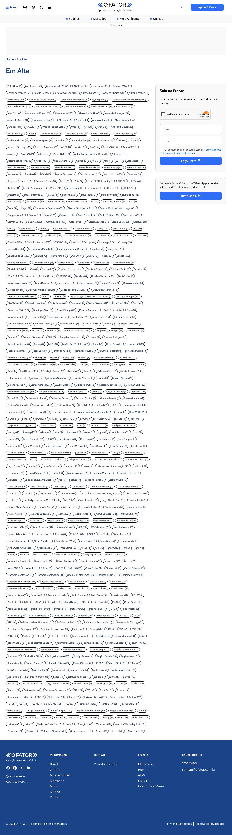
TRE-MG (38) (13, 717)
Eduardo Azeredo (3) (124, 316)
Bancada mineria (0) (89, 167)
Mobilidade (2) (46, 547)
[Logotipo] (114, 7)
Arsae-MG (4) (27, 153)
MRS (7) (128, 547)
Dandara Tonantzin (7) (102, 276)
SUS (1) (40, 697)
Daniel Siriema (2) (65, 282)
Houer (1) (120, 411)
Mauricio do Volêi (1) (126, 520)
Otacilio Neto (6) (76, 581)
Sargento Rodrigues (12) (37, 676)
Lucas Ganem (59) (16, 486)
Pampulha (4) (81, 588)
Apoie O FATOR (17, 782)
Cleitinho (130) (14, 242)
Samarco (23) (58, 669)
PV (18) (64, 635)
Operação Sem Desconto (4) (21, 581)
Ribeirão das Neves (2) (74, 649)
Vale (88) (71, 724)
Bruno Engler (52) (35, 201)
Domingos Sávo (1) (42, 310)
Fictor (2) (54, 357)
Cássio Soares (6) (120, 221)
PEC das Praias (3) (99, 602)
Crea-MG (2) (48, 269)
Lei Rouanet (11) (15, 473)
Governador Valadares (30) (20, 391)
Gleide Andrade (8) (85, 384)
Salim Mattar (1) (40, 669)
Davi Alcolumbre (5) (133, 282)
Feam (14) (97, 344)
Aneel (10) (61, 140)
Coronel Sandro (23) (44, 262)
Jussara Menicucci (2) (61, 452)
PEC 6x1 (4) (52, 602)
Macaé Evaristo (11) (87, 500)
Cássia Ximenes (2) (97, 221)
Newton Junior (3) (43, 561)
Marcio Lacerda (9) (114, 506)
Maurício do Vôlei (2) (17, 527)
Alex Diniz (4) (14, 113)
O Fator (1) (46, 568)
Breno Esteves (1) (109, 194)
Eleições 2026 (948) (17, 330)
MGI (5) (92, 534)
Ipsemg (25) (29, 432)
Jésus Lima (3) (87, 439)
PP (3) (137, 615)
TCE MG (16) (37, 703)
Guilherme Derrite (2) (61, 398)
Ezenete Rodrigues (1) (114, 337)
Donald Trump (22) (65, 310)
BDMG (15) (45, 174)
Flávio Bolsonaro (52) (104, 357)
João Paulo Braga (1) (55, 445)
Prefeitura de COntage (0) (129, 622)
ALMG (142, 775)
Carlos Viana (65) (131, 215)
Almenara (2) (65, 120)
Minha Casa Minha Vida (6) (20, 547)
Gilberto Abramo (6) (122, 377)
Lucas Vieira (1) (60, 486)
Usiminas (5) (13, 724)
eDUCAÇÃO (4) (91, 323)
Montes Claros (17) (67, 547)
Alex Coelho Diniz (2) (101, 106)
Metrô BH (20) (77, 534)
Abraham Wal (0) (99, 86)
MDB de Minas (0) (100, 527)
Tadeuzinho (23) (56, 697)
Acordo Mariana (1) (43, 92)
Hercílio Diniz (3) (15, 411)
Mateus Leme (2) (55, 520)
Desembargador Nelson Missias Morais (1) (90, 296)
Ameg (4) (75, 126)
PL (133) (114, 608)
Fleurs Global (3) (68, 364)
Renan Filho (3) (138, 642)
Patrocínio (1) (36, 595)
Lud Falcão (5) (78, 486)
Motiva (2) (85, 547)
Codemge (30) (106, 242)
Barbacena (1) (14, 174)
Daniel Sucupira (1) (88, 282)
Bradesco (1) (13, 194)
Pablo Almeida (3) (44, 588)
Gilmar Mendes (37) (40, 384)
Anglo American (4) (103, 140)
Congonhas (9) (114, 248)
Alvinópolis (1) (14, 126)
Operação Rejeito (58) (132, 574)
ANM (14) (122, 140)
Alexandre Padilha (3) (89, 113)
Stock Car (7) (106, 690)
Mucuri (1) (24, 554)
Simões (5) (121, 683)
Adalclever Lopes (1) (66, 92)
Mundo (55, 792)
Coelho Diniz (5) (15, 248)
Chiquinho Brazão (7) (31, 235)
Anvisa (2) (80, 147)
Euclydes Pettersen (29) (72, 337)
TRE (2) (142, 710)
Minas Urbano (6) (108, 540)
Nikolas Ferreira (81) (65, 561)
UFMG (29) (122, 717)
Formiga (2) (119, 364)
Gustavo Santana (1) (17, 405)
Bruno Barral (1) (14, 201)
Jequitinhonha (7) (67, 439)
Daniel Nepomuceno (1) (19, 282)
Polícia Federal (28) (105, 615)
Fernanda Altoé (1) (62, 350)
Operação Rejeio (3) (106, 574)
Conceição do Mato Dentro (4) (72, 248)
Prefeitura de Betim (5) (68, 622)
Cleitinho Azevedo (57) (38, 242)
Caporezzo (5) (66, 215)
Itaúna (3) (88, 432)
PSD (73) (136, 629)
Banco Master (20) (113, 167)
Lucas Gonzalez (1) (39, 486)
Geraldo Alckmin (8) (83, 377)
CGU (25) (137, 228)
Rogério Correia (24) (107, 656)
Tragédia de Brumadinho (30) (90, 710)
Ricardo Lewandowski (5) (126, 649)
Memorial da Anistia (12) (19, 534)
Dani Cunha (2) (125, 276)
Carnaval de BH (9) (55, 221)
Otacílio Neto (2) (98, 581)
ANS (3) (135, 140)
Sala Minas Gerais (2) (17, 669)
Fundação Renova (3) (53, 371)
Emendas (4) (53, 330)
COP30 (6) (92, 255)
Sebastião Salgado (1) (78, 676)
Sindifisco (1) (137, 683)
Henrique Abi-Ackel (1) (134, 405)
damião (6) (48, 276)
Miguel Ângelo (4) (42, 540)
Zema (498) (117, 730)
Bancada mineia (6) (40, 167)
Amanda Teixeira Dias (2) (53, 126)
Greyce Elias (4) (138, 391)
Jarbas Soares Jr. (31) (33, 439)
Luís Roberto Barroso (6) (129, 486)
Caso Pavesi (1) (76, 221)
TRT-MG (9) (45, 717)
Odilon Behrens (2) (133, 568)
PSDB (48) (12, 635)
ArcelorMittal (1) (110, 147)
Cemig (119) (102, 228)
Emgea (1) (101, 330)
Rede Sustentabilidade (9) (39, 642)
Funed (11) (88, 371)
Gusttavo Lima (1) (65, 405)
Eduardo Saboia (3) (69, 323)
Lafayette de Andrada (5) (107, 459)
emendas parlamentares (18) (78, 330)
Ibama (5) (12, 418)
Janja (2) (138, 432)
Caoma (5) (34, 215)
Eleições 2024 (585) (129, 323)
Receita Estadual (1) (125, 635)
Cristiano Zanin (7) (120, 269)
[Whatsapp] (33, 7)
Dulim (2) (131, 310)
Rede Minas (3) (14, 642)
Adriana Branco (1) (90, 92)
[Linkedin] (50, 7)
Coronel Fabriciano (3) (18, 262)
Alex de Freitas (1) (124, 106)
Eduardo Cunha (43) (45, 323)
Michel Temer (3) (121, 534)
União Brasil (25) (140, 717)
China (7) (11, 235)
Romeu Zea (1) (14, 663)
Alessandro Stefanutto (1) (48, 106)
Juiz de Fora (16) (139, 445)
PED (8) (116, 602)
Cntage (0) (89, 242)
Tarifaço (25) (135, 697)
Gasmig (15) (36, 377)
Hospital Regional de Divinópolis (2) (93, 411)
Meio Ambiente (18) (123, 527)
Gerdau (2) (102, 377)
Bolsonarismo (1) (74, 187)
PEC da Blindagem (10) (74, 602)
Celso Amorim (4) (83, 228)
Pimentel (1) (60, 608)
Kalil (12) (116, 452)
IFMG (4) (83, 418)
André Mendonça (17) (125, 133)
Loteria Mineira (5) (118, 479)
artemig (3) (43, 153)
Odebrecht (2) (113, 568)
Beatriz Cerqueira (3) (65, 174)
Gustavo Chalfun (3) (86, 398)
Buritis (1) (107, 201)
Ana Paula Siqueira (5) (122, 126)
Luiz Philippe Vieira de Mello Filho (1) (41, 500)
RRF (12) (99, 663)
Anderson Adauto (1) (50, 133)
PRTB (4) (110, 629)
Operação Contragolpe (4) (50, 574)
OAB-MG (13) (74, 568)
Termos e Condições (179, 824)
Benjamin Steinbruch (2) (19, 181)
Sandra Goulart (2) (79, 669)
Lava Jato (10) (71, 466)
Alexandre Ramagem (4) (116, 113)
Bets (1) (78, 181)
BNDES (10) (55, 187)
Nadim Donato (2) (42, 554)
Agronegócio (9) (100, 99)
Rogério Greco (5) (129, 656)
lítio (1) (61, 479)
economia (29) (37, 316)
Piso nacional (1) (97, 608)
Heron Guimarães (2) (61, 411)
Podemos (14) (85, 615)
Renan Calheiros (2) (116, 642)
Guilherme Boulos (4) (36, 398)
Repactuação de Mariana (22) (21, 649)
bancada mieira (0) (16, 167)
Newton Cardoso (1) (115, 554)
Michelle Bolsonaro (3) (18, 540)
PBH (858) (137, 595)
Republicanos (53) (50, 649)
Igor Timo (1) (136, 418)
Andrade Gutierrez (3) (76, 133)
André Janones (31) (100, 133)
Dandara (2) (81, 276)
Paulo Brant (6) (79, 595)
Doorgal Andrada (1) (89, 310)
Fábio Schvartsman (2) (18, 344)
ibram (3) (39, 418)
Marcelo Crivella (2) (68, 506)
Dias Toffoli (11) (14, 303)
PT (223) (41, 635)
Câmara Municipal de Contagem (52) (118, 208)
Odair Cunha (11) (93, 568)
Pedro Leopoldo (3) (17, 608)
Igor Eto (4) (120, 418)
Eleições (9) (109, 323)
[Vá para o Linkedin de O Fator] (28, 768)
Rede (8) (143, 635)
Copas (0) (107, 255)
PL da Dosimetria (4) (39, 615)
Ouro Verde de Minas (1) (19, 588)
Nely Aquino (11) (93, 554)
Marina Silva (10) (129, 513)
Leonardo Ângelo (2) (77, 473)
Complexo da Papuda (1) (40, 248)
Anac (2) (32, 133)
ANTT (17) (66, 147)
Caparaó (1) (49, 215)
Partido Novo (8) (119, 588)
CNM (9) (75, 242)
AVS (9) (95, 160)
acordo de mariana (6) (18, 92)
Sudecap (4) (122, 690)
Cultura (55, 770)
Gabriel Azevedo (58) (130, 371)
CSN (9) (11, 276)
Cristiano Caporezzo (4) (70, 269)
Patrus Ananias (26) (57, 595)
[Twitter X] (41, 7)
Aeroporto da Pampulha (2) (73, 99)
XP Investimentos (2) (80, 730)
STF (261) (78, 690)
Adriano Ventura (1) (138, 92)
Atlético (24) (42, 160)
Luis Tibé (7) (13, 493)
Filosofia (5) (84, 357)
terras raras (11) (14, 710)
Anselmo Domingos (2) (19, 147)
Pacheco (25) (64, 588)
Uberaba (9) (73, 717)
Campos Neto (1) (15, 215)
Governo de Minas (151, 786)
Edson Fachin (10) (101, 316)
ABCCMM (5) (80, 86)
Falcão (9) (53, 344)
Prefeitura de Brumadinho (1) (98, 622)
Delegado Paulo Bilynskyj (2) (74, 289)
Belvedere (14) (134, 174)
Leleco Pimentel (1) (36, 473)
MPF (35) (99, 547)
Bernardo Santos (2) (46, 181)
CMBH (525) (60, 242)
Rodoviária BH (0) (33, 656)
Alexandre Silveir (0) (17, 120)
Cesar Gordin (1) (120, 228)
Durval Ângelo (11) (16, 316)
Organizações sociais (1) (52, 581)
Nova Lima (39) (112, 561)
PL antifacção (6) (130, 608)
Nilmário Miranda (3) (90, 561)
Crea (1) (34, 269)
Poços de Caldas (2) (63, 615)
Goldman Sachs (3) (135, 384)
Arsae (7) (11, 153)
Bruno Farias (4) (56, 201)
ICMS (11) (52, 418)
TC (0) (10, 703)
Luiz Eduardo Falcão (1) (136, 493)
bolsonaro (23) (94, 187)
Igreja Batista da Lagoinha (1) (21, 425)
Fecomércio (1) (113, 344)
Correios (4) (84, 262)
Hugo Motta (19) (137, 411)
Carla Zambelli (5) (86, 215)
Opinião (158, 19)
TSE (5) (59, 717)
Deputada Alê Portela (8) (105, 289)
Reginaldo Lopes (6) (93, 642)
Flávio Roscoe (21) (47, 364)
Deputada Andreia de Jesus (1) (22, 296)
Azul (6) (107, 160)
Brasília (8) (52, 194)
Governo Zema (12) (77, 391)
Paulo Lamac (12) (119, 595)
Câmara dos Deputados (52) (49, 208)
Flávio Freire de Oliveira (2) (20, 364)
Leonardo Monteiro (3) (103, 473)
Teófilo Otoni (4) (129, 703)
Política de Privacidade (209, 824)
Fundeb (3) (73, 371)
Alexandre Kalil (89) (64, 113)
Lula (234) (69, 500)
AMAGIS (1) (31, 126)
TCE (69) (22, 703)
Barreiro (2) (30, 174)
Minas (54, 786)
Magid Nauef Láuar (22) (112, 500)
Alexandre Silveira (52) (43, 120)
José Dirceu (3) (98, 445)
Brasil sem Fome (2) (33, 194)
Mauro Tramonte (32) (42, 527)
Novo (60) (129, 561)
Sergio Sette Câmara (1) (57, 683)
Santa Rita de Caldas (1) (123, 669)
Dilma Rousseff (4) (36, 303)
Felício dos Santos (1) (17, 350)
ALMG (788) (82, 120)
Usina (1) (28, 724)
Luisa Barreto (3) (68, 493)
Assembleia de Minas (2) (19, 160)
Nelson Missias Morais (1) (68, 554)
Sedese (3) (99, 676)
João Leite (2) (14, 445)
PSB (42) (123, 629)
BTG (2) (94, 201)
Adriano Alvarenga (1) (113, 92)
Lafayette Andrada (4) (80, 459)
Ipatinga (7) (13, 432)
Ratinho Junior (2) (102, 635)
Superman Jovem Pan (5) (19, 697)
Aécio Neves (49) (15, 99)
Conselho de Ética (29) (18, 255)
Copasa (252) (123, 255)
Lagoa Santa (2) (15, 466)
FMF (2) (84, 364)
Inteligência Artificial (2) (123, 425)
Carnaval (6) (36, 221)
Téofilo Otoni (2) (108, 703)
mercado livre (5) (44, 534)
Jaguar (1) (102, 432)
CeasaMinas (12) (27, 228)
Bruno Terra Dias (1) (77, 201)
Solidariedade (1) (32, 690)
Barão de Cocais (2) (136, 167)
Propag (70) (96, 629)
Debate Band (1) (15, 289)
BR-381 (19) (128, 187)
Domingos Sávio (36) (18, 310)
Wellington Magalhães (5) (53, 730)
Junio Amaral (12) (38, 452)
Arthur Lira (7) (118, 153)
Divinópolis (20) (120, 303)
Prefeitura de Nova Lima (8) (54, 629)
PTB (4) (52, 635)
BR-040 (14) (112, 187)
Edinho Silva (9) (79, 316)
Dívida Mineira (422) (98, 303)
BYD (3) (133, 201)
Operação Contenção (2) (19, 574)
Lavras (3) (87, 466)
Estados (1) (12, 337)
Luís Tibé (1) (29, 493)
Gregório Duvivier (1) (116, 391)
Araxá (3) (94, 147)
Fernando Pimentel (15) (19, 357)
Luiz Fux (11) (13, 500)
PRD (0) (11, 622)
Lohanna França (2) (94, 479)
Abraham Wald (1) (121, 86)
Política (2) (124, 615)
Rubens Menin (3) (116, 663)
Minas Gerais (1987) (65, 540)
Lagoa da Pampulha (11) (136, 459)
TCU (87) (69, 703)
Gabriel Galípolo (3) (16, 377)
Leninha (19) (56, 473)
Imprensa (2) (66, 425)
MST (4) (11, 554)
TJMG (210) (66, 710)
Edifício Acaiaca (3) (57, 316)
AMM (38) (102, 126)
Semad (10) (129, 676)
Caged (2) (26, 208)
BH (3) (89, 181)
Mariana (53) (63, 513)
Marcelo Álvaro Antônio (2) (20, 506)
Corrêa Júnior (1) (66, 262)
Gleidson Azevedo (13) (110, 384)
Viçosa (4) (31, 730)
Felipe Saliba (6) (40, 350)
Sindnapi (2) (13, 690)
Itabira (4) (44, 432)
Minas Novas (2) (87, 540)
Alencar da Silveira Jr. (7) (19, 106)
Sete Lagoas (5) (104, 683)
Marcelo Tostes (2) (91, 506)
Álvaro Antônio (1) (101, 120)
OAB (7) (59, 568)
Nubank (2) (30, 568)
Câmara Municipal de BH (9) (81, 208)
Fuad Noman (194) (29, 371)
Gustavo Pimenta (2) (133, 398)
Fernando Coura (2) (84, 350)
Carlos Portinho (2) (109, 215)
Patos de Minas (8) (16, 595)
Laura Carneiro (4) (51, 466)
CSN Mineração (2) (29, 276)
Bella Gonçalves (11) (89, 174)
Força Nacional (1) (100, 364)
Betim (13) (65, 181)
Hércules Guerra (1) (37, 411)
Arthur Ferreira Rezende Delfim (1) (91, 153)
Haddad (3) (101, 405)
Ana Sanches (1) (15, 133)
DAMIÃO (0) (64, 276)
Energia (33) (117, 330)
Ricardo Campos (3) (99, 649)
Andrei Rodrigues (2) (17, 140)
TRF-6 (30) (30, 717)
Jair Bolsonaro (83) (120, 432)
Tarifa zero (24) (117, 697)
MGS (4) (105, 534)
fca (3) (85, 344)
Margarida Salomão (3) (41, 513)
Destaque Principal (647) (128, 296)
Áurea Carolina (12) (62, 160)
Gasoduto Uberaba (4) (58, 377)
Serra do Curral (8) (83, 683)
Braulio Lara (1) (69, 194)
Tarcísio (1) (74, 697)
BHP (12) (122, 181)
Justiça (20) (80, 452)
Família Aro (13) (69, 344)
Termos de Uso (212, 149)
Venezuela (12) (103, 724)
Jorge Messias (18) (78, 445)
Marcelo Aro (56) (47, 506)
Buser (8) (120, 201)
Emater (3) (37, 330)
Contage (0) (40, 255)
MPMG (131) (114, 547)
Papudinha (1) (99, 588)
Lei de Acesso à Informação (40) (113, 466)
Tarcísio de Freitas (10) (94, 697)
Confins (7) (97, 248)
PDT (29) (38, 602)
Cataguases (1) (140, 221)
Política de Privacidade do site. (179, 153)
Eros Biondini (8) (135, 330)
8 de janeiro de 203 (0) (57, 86)
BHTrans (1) (135, 181)
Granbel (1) (97, 391)
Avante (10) (81, 160)
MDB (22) (82, 527)
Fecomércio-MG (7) (134, 344)
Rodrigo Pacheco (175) (58, 656)
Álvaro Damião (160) (125, 120)
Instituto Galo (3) (99, 425)
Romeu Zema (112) (35, 663)
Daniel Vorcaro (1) (110, 282)
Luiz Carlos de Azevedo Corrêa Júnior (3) (100, 493)
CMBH (142, 781)
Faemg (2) (39, 344)
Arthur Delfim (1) (61, 153)
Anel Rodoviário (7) (80, 140)
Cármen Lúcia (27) (16, 221)
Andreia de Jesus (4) (42, 140)
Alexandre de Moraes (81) (37, 113)
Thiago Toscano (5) (35, 710)
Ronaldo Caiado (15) (59, 663)
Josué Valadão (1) (118, 445)
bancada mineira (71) (64, 167)
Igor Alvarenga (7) (101, 418)
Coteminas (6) (101, 262)
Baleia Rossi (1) (134, 160)
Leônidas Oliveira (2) (129, 473)
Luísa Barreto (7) (47, 493)
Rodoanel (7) (13, 656)
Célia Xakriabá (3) (61, 228)
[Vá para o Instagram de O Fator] (8, 768)
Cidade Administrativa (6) (78, 235)
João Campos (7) (126, 439)
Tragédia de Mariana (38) (122, 710)
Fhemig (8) (40, 357)
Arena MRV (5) (130, 147)
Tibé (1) (53, 710)
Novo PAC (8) (14, 568)
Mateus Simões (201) (78, 520)
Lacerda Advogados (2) (52, 459)
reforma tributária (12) (67, 642)
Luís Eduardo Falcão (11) (101, 486)
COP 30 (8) (76, 255)
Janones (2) (13, 439)
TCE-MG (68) (54, 703)
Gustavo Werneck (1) (42, 405)
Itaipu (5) (58, 432)
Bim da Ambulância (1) (34, 187)
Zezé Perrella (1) (135, 730)
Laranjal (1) (33, 466)
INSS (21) (81, 425)
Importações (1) (48, 425)
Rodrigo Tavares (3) (82, 656)
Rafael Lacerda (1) (80, 635)
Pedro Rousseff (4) (40, 608)
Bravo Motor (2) (88, 194)
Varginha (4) (86, 724)
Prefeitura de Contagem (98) (21, 629)
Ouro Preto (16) (118, 581)
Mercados (99, 19)
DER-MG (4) (59, 296)
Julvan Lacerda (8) (16, 452)
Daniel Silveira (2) (43, 282)
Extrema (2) (94, 337)
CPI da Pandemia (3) (123, 262)
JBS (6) (50, 439)
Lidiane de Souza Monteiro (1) (39, 479)
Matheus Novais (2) (102, 520)
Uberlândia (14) (91, 717)
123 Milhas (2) (14, 86)
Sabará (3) (135, 663)
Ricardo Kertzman (106, 764)
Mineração (145, 764)
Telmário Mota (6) (87, 703)
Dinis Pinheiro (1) (58, 303)
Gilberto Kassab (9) (16, 384)
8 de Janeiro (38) (33, 86)
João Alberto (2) (106, 439)
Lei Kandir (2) (140, 466)
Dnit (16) (137, 303)
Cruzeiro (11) (140, 269)
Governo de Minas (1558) (51, 391)
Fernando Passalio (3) (136, 350)
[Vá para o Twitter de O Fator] (22, 768)
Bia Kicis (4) (13, 187)
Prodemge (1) (78, 629)
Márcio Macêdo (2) (136, 506)
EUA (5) (52, 337)
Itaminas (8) (73, 432)
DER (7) (45, 296)
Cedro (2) (44, 228)
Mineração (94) (128, 540)
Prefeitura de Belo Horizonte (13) (36, 622)
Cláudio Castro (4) (123, 235)
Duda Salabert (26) (113, 310)
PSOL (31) (27, 635)
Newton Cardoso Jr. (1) (18, 561)
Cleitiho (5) (142, 235)
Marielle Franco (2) (82, 513)
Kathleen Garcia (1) (134, 452)
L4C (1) (33, 459)
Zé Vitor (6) (101, 730)
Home (10, 59)
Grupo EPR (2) (14, 398)
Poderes (74, 19)
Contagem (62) (58, 255)
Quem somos (15, 776)
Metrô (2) (61, 534)
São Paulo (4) (14, 676)
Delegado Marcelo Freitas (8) (42, 289)
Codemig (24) (125, 242)
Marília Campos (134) (106, 513)
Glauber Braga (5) (63, 384)
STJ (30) (91, 690)
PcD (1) (10, 602)
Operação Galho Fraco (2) (79, 574)
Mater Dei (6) (36, 520)
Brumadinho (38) (130, 194)
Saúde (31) (58, 676)
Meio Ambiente (129, 19)
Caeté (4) (12, 208)
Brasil (54, 764)
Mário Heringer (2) (16, 520)
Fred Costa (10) (136, 364)
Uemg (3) (108, 717)
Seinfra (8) (114, 676)
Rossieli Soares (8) (82, 663)
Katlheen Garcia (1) (16, 459)
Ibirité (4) (26, 418)
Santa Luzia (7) (99, 669)
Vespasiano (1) (14, 730)
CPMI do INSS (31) (16, 269)
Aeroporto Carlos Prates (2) (42, 99)
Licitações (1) (13, 479)
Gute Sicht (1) (84, 405)
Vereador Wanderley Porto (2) (129, 724)
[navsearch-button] (182, 7)
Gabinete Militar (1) (106, 371)
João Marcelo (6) (33, 445)
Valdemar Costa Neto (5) (49, 724)
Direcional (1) (77, 303)
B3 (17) (119, 160)
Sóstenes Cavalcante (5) (57, 690)
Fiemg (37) (68, 357)
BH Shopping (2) (105, 181)
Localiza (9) (75, 479)
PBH (141, 770)
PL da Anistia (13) (16, 615)
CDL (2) (11, 228)
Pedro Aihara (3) (132, 602)
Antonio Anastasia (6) (46, 147)
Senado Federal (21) (32, 683)
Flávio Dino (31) (127, 357)
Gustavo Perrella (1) (109, 398)
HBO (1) (115, 405)
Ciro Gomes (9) (102, 235)
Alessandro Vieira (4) (75, 106)
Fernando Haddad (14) (110, 350)
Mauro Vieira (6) (65, 527)
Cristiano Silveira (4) (96, 269)
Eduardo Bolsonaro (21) (19, 323)
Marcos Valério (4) (16, 513)
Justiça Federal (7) (99, 452)
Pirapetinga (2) (77, 608)
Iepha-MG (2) (68, 418)
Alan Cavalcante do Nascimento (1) (129, 99)
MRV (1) (140, 547)
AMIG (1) (88, 126)
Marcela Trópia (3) (137, 500)
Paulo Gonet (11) (99, 595)
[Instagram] (25, 7)
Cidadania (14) (53, 235)
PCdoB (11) (24, 602)
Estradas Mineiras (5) (33, 337)
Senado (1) (12, 683)
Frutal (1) (11, 371)
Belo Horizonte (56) (113, 174)
